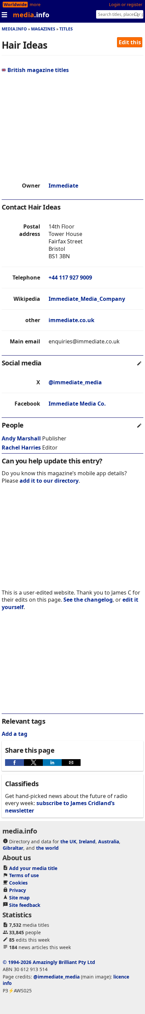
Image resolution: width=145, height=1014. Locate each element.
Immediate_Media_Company (87, 299)
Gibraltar (13, 848)
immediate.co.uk (71, 320)
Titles (66, 29)
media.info (14, 29)
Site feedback (24, 905)
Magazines (43, 29)
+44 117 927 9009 (70, 277)
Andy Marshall (21, 438)
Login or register (125, 4)
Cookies (18, 882)
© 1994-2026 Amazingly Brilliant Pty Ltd (49, 962)
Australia (108, 841)
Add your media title (33, 868)
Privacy (17, 890)
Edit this (130, 42)
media (31, 14)
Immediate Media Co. (77, 403)
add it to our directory (49, 480)
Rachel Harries (21, 447)
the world (47, 848)
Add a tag (14, 734)
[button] (14, 762)
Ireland (87, 841)
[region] (72, 127)
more (35, 4)
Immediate (63, 185)
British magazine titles (38, 70)
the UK (68, 841)
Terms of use (24, 875)
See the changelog (88, 599)
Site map (19, 897)
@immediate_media (75, 382)
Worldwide (15, 4)
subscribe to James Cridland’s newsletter (60, 806)
